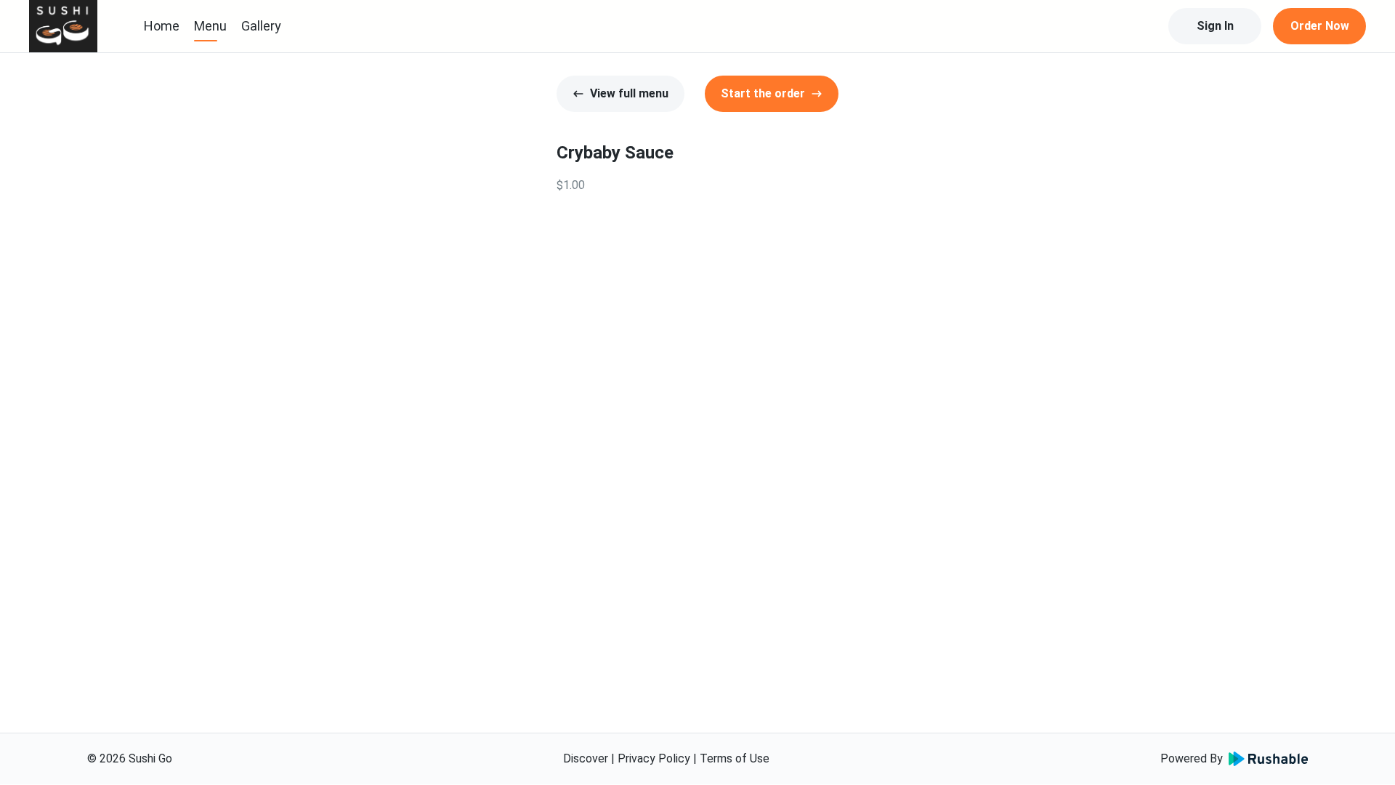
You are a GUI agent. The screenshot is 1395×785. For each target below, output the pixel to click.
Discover (585, 758)
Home (161, 25)
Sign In (1215, 26)
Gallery (261, 25)
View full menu (629, 93)
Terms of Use (734, 758)
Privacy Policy (654, 758)
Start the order (763, 93)
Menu (210, 25)
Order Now (1319, 26)
